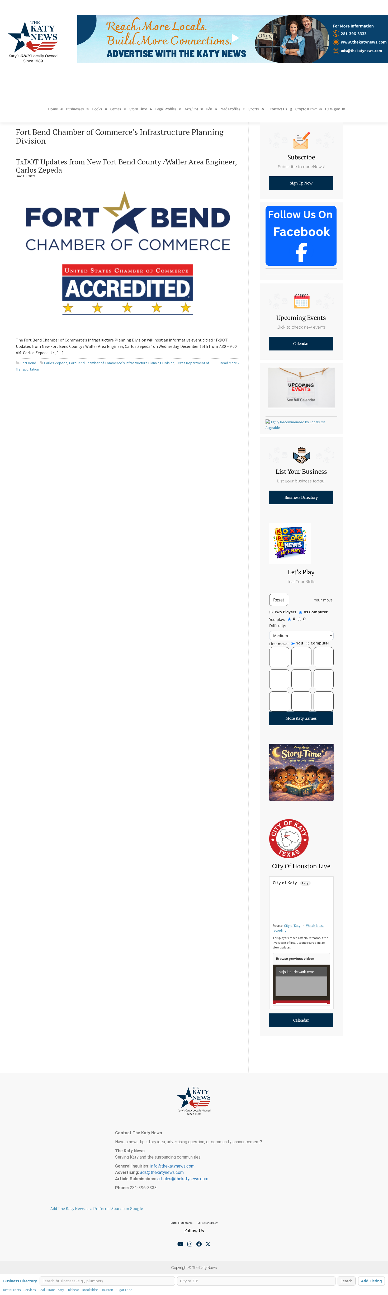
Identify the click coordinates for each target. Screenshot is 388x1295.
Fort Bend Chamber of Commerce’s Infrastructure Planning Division (121, 362)
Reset (278, 600)
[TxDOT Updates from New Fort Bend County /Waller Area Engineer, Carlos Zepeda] (127, 256)
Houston (107, 1290)
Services (29, 1290)
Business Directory (20, 1281)
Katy (61, 1290)
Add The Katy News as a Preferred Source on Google (96, 1208)
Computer (320, 643)
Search (346, 1280)
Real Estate (47, 1290)
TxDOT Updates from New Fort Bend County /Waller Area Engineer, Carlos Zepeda (126, 166)
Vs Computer (316, 611)
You (299, 643)
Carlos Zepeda (55, 362)
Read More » (229, 362)
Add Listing (371, 1280)
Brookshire (90, 1290)
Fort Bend (28, 362)
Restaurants (12, 1290)
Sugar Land (124, 1290)
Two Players (285, 611)
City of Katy (292, 925)
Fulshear (73, 1290)
